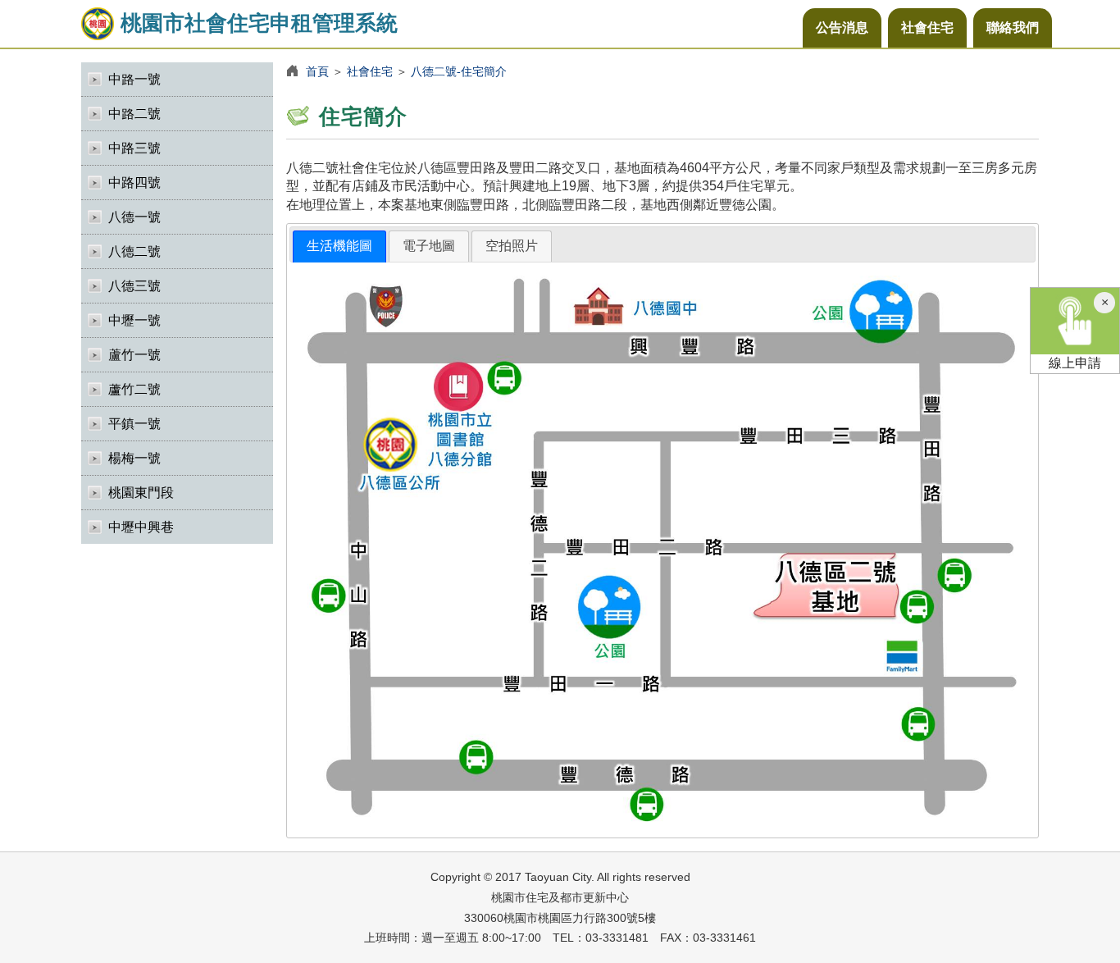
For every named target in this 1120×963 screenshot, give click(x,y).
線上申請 (1075, 363)
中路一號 (134, 79)
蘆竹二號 (134, 389)
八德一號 (134, 217)
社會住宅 (927, 27)
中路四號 (134, 182)
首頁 (317, 71)
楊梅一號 (134, 458)
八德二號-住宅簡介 (459, 71)
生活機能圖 (339, 246)
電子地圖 (429, 246)
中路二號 (134, 114)
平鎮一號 (134, 424)
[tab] (339, 246)
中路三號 (134, 148)
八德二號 (134, 251)
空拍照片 (511, 246)
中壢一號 (134, 320)
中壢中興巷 (141, 527)
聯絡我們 (1012, 27)
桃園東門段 (141, 493)
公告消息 (842, 27)
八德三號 (134, 286)
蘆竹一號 (134, 355)
